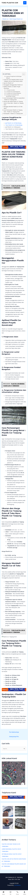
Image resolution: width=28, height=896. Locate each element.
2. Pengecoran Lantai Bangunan (13, 91)
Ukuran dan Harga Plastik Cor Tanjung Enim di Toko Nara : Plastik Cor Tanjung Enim (13, 103)
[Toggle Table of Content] (23, 74)
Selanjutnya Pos (14, 736)
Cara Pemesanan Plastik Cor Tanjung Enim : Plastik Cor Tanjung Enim (13, 110)
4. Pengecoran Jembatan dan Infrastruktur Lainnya (12, 95)
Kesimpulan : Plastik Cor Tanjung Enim (13, 113)
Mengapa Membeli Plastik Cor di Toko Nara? (13, 107)
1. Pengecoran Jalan (10, 90)
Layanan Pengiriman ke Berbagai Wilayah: (13, 77)
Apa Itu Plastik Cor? (9, 83)
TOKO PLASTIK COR (10, 3)
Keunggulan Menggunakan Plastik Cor (13, 85)
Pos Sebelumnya (14, 732)
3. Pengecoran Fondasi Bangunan (13, 93)
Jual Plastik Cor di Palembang (13, 123)
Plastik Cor (5, 19)
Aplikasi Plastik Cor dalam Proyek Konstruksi (12, 87)
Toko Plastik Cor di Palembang (13, 125)
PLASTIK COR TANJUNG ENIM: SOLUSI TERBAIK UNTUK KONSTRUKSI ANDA (13, 80)
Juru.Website (17, 885)
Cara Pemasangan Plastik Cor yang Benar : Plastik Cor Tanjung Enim (14, 98)
